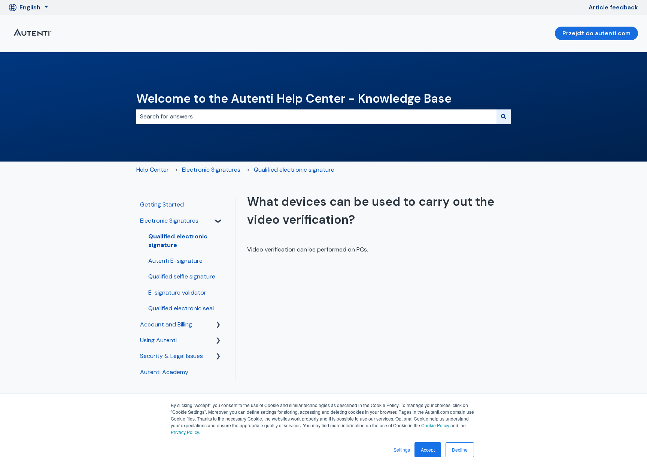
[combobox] (316, 116)
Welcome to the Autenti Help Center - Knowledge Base (294, 98)
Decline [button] (460, 449)
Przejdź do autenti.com (596, 33)
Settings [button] (402, 449)
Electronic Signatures (211, 170)
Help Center (152, 170)
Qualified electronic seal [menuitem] (181, 308)
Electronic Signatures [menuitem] (169, 221)
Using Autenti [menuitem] (158, 340)
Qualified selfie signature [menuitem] (181, 276)
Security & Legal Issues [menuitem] (171, 356)
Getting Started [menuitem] (162, 204)
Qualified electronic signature (294, 170)
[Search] (503, 116)
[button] (218, 221)
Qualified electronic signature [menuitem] (177, 240)
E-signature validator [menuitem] (177, 292)
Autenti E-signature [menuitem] (175, 261)
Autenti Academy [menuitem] (164, 372)
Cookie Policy (435, 425)
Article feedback (613, 7)
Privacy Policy (185, 432)
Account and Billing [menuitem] (166, 324)
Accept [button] (428, 449)
